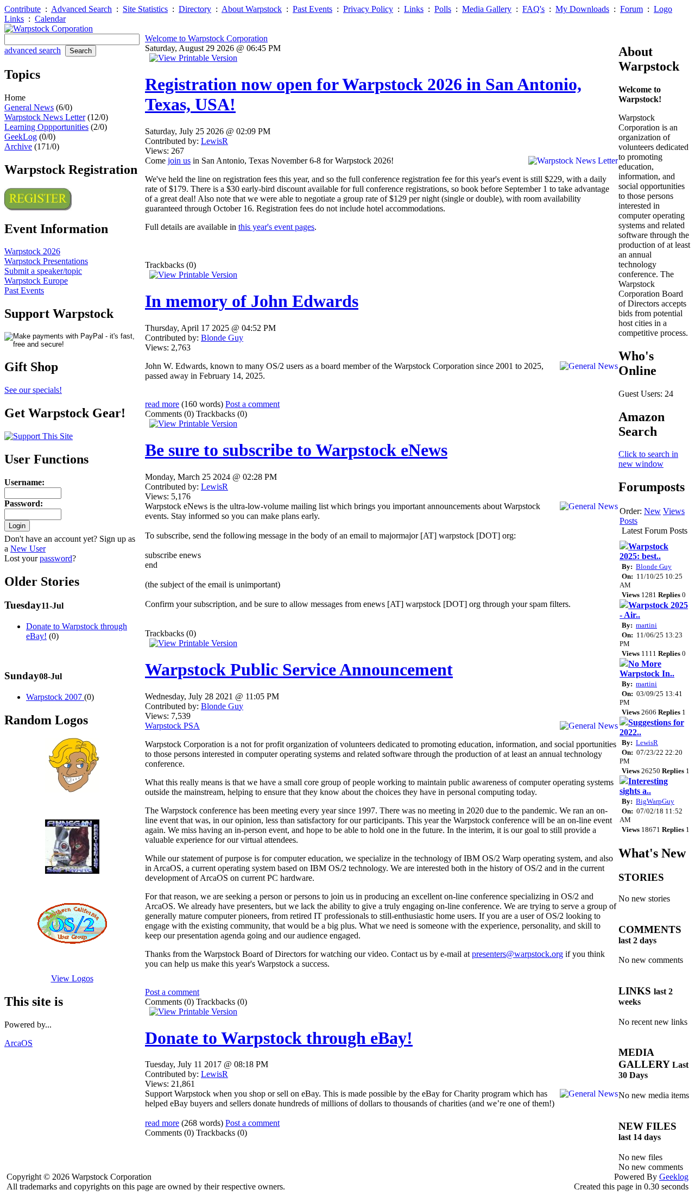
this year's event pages (276, 226)
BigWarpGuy (655, 801)
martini (646, 625)
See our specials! (33, 390)
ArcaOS (18, 1043)
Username (23, 482)
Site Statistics (145, 9)
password (56, 558)
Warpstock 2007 (55, 697)
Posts (628, 520)
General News (29, 107)
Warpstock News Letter (44, 117)
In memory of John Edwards (251, 301)
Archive (18, 146)
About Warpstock (252, 9)
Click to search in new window (648, 458)
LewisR (214, 141)
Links (414, 9)
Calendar (50, 18)
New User (28, 548)
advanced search (32, 50)
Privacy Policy (368, 9)
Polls (442, 9)
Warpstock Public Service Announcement (299, 669)
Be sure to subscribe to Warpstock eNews (296, 450)
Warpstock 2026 (32, 251)
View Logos (72, 978)
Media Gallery (486, 9)
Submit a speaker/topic (43, 270)
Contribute (22, 9)
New (652, 511)
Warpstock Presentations (46, 261)
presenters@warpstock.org (517, 954)
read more (162, 404)
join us (179, 160)
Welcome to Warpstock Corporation (206, 38)
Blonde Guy (222, 337)
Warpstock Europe (36, 280)
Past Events (312, 9)
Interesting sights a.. (644, 786)
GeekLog (20, 136)
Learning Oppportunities (46, 127)
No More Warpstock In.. (647, 668)
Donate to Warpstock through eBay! (279, 1038)
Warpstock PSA (172, 725)
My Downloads (582, 9)
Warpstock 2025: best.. (644, 551)
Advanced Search (81, 9)
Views (674, 511)
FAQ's (533, 9)
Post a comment (252, 404)
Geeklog (673, 1176)
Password (22, 503)
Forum (631, 9)
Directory (195, 9)
